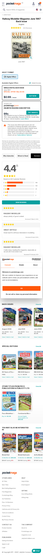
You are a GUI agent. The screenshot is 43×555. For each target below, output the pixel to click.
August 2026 (6, 329)
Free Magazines (7, 492)
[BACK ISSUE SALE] (9, 326)
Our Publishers (6, 499)
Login (3, 547)
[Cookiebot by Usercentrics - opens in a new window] (32, 259)
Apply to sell (5, 544)
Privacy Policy (6, 505)
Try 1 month (33, 112)
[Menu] (3, 3)
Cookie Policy (6, 516)
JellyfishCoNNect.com (28, 538)
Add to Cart (10, 337)
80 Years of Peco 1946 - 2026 (8, 372)
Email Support (26, 485)
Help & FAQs (25, 481)
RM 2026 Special (24, 372)
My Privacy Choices (8, 519)
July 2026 (21, 329)
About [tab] (35, 265)
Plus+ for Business (7, 502)
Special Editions (10, 346)
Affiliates (4, 531)
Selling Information (7, 540)
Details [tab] (21, 265)
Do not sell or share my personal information (21, 294)
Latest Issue (7, 14)
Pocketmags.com (27, 531)
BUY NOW (32, 96)
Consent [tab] (8, 265)
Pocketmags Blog (7, 495)
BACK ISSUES (7, 304)
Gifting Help (25, 497)
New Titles (5, 485)
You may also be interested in (15, 428)
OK (21, 288)
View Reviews (21, 202)
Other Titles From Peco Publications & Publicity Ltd (15, 386)
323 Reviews (27, 28)
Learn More (24, 119)
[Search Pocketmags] (4, 10)
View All (38, 304)
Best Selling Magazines (9, 488)
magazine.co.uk (26, 535)
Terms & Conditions (8, 512)
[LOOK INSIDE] (22, 58)
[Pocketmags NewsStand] (13, 4)
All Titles (4, 481)
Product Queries (7, 528)
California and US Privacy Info (10, 509)
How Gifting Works (27, 494)
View (3, 337)
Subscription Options (24, 135)
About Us (24, 528)
